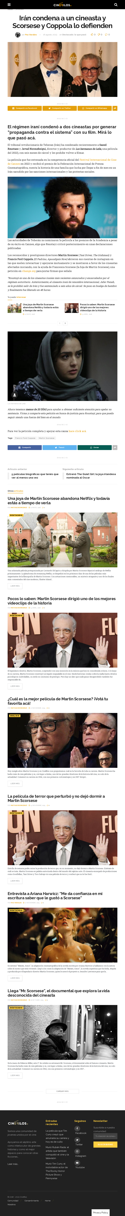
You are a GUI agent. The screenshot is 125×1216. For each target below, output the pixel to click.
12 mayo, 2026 (29, 314)
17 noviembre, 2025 (37, 708)
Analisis (15, 716)
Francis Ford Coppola (25, 438)
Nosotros (12, 1204)
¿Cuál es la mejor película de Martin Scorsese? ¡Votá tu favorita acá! (58, 701)
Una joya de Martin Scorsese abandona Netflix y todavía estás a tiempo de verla (41, 307)
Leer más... (13, 1164)
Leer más (15, 586)
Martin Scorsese (46, 438)
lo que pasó (80, 35)
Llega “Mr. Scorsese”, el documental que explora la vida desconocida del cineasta (58, 993)
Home (10, 9)
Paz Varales (31, 35)
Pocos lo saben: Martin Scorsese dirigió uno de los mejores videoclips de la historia (97, 307)
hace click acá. (78, 431)
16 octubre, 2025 (36, 1000)
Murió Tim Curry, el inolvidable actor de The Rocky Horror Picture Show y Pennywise (57, 1171)
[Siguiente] (65, 323)
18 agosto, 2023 (50, 35)
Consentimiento (32, 1201)
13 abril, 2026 (86, 314)
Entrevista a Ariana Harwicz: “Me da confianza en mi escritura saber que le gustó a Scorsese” (55, 895)
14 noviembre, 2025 (37, 805)
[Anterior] (59, 323)
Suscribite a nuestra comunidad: (104, 1129)
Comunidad (13, 1201)
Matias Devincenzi (19, 507)
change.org (29, 271)
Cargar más (63, 1091)
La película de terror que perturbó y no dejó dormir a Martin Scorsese (56, 798)
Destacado (19, 9)
